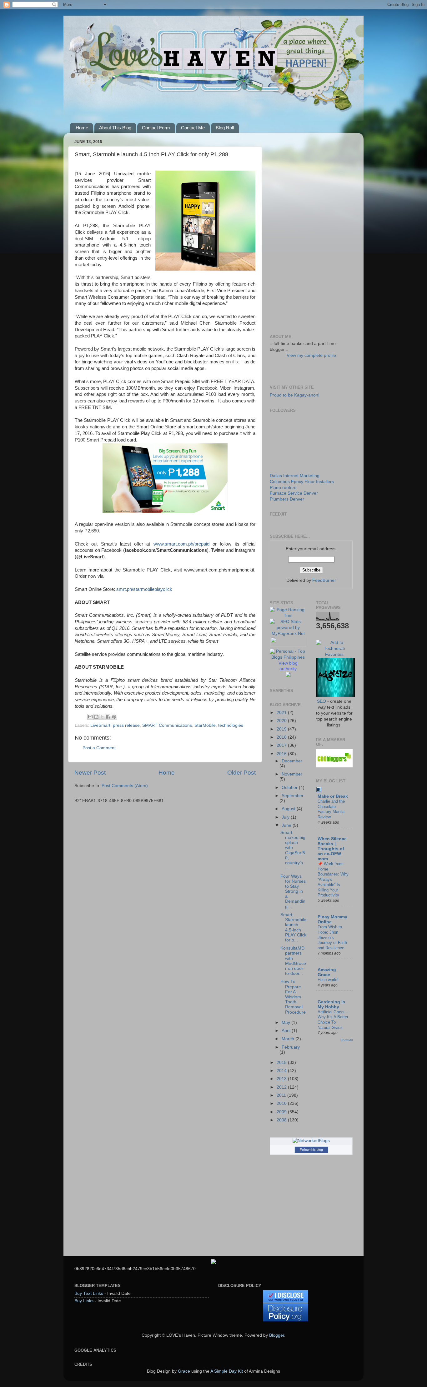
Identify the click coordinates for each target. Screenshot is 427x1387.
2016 (282, 753)
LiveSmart (100, 725)
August (289, 808)
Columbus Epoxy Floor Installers (302, 481)
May (286, 1022)
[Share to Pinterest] (114, 717)
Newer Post (90, 772)
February (291, 1047)
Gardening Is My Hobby (331, 1004)
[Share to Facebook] (108, 717)
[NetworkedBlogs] (311, 1140)
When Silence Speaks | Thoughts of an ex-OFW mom (332, 848)
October (290, 787)
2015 (282, 1062)
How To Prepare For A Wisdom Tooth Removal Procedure (293, 996)
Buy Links (83, 1301)
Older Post (241, 772)
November (292, 774)
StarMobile (205, 725)
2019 (282, 729)
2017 (282, 745)
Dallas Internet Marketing (294, 475)
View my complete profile (311, 355)
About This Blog (115, 127)
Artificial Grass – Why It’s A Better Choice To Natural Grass (333, 1020)
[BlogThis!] (96, 717)
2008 (282, 1120)
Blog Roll (225, 127)
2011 (282, 1095)
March (288, 1038)
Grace (184, 1371)
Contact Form (156, 127)
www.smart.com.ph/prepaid (181, 543)
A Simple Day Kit (226, 1371)
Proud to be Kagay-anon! (294, 395)
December (292, 761)
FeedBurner (324, 580)
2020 (282, 720)
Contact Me (193, 127)
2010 (282, 1103)
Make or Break (333, 796)
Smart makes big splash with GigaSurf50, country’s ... (292, 850)
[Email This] (90, 717)
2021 (282, 712)
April (287, 1030)
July (286, 817)
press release (126, 725)
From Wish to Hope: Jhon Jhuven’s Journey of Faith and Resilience (332, 937)
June (287, 825)
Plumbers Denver (287, 499)
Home (82, 127)
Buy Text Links (88, 1293)
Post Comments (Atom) (125, 785)
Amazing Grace (327, 972)
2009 (282, 1112)
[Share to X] (102, 717)
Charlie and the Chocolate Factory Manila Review (331, 809)
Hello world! (328, 979)
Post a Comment (99, 748)
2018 (282, 737)
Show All (346, 1040)
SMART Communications (167, 725)
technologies (230, 725)
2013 (282, 1078)
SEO (321, 701)
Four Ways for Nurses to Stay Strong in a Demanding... (293, 891)
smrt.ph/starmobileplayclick (144, 589)
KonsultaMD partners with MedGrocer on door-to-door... (293, 961)
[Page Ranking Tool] (288, 615)
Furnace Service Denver (294, 493)
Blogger (276, 1335)
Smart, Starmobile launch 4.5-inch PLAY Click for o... (293, 927)
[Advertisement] (311, 231)
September (293, 795)
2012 (282, 1087)
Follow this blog (311, 1149)
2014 (282, 1070)
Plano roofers (283, 487)
